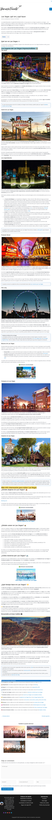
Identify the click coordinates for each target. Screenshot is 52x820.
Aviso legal (44, 800)
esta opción (40, 229)
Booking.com (4, 500)
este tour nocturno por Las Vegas (35, 692)
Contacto (44, 798)
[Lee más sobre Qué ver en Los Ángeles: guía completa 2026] (14, 731)
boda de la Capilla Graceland (18, 481)
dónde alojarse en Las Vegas (39, 704)
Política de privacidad (44, 805)
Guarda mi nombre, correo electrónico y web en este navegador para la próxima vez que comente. (24, 785)
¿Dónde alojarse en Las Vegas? (26, 521)
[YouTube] (7, 812)
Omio (40, 682)
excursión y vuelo (34, 699)
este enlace (45, 353)
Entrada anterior (5, 716)
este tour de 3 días (16, 674)
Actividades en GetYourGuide (26, 803)
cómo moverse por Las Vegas (40, 707)
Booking (36, 684)
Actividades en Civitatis (26, 800)
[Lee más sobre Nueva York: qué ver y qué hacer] (14, 746)
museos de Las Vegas (39, 702)
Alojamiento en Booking (26, 798)
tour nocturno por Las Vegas (37, 284)
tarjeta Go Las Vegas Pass (25, 697)
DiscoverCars (40, 689)
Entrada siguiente (46, 716)
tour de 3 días (43, 699)
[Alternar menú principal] (50, 9)
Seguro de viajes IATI (26, 805)
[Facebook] (5, 812)
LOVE (29, 211)
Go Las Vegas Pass (37, 338)
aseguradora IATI (36, 687)
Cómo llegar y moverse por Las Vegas (26, 580)
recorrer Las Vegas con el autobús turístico (32, 694)
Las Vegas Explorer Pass (38, 697)
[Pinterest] (9, 812)
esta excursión (27, 670)
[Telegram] (11, 812)
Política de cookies (44, 803)
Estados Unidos (42, 709)
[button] (51, 1)
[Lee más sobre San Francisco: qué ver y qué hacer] (37, 731)
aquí (5, 357)
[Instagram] (3, 812)
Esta (32, 667)
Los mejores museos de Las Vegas (26, 378)
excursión (27, 699)
